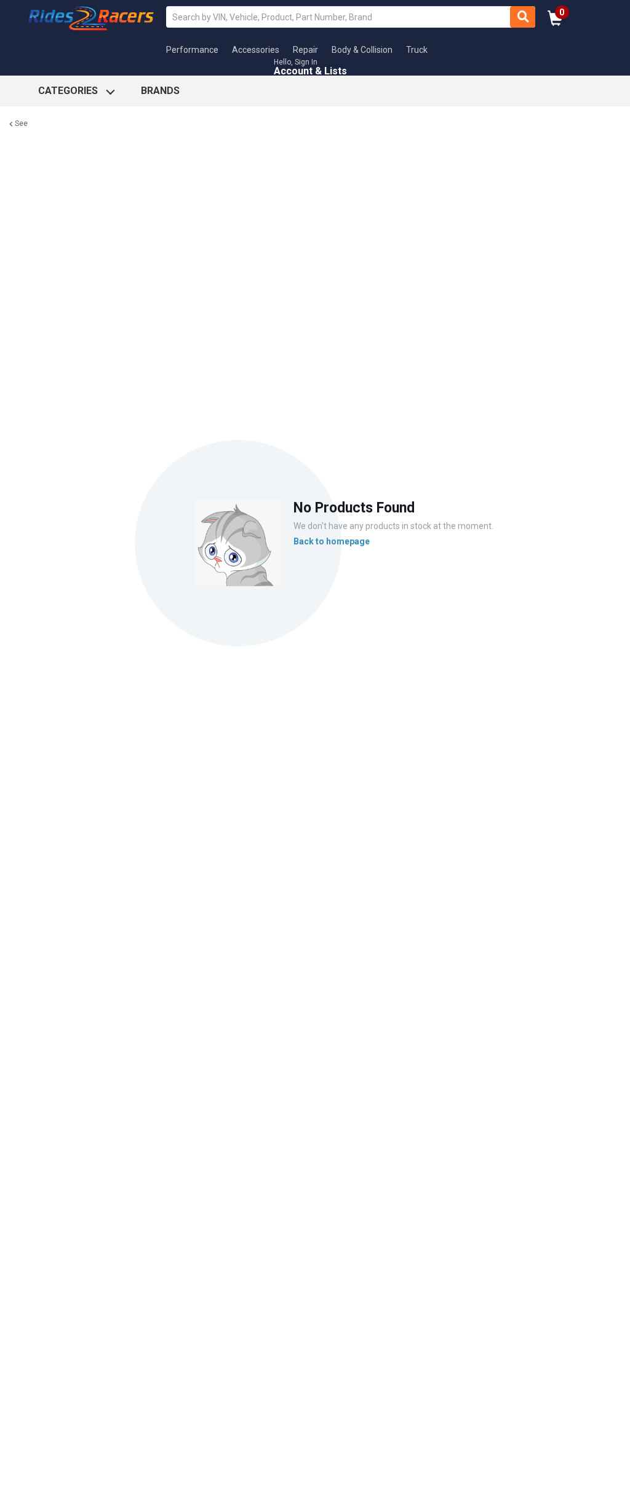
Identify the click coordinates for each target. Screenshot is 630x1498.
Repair (305, 50)
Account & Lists (310, 71)
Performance (192, 50)
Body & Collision (362, 50)
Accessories (255, 50)
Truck (417, 50)
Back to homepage (331, 541)
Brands (160, 90)
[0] (555, 22)
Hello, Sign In (295, 62)
